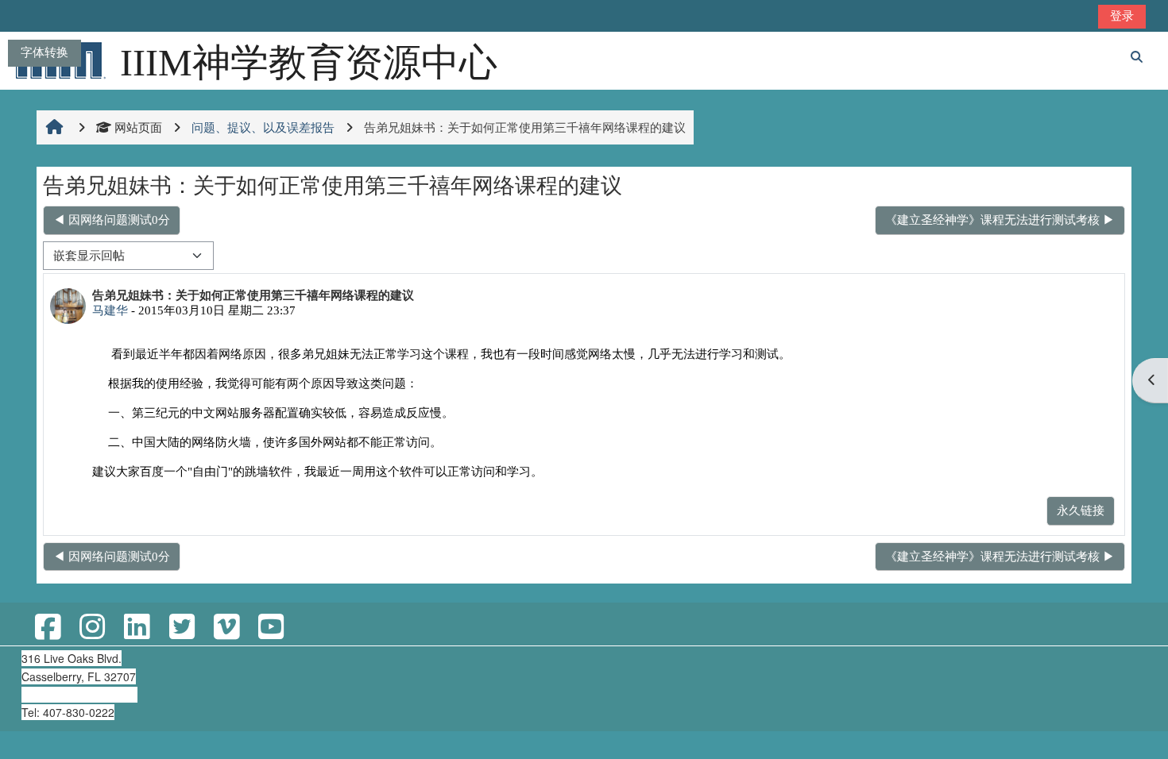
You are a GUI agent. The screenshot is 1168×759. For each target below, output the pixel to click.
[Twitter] (181, 627)
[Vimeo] (226, 627)
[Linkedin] (136, 627)
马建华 (110, 310)
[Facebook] (47, 627)
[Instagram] (92, 627)
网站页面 (138, 127)
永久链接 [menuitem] (1080, 510)
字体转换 (44, 52)
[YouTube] (271, 627)
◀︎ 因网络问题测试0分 (111, 219)
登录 (1122, 15)
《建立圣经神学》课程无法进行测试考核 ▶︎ (1000, 219)
